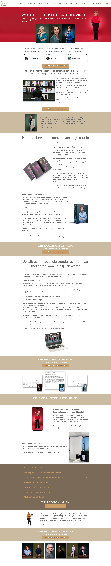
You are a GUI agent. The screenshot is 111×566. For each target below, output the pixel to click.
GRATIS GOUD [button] (96, 3)
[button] (34, 3)
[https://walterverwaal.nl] (4, 3)
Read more (26, 54)
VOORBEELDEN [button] (50, 3)
